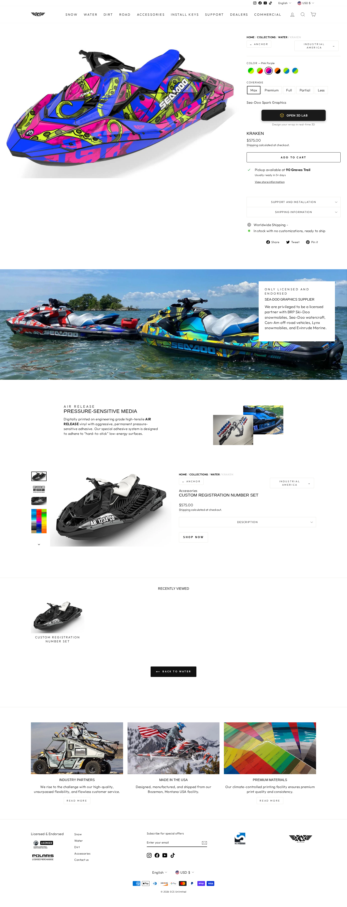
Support (214, 14)
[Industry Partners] (77, 748)
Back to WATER (176, 671)
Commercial (268, 14)
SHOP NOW (193, 537)
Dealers (239, 14)
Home (251, 37)
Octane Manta (295, 70)
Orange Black (277, 70)
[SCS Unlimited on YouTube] (164, 855)
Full (289, 90)
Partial (305, 90)
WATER (282, 37)
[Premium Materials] (270, 748)
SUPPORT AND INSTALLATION (293, 202)
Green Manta (251, 70)
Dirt (108, 14)
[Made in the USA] (174, 748)
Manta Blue (286, 70)
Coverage (255, 82)
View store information (270, 182)
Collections (266, 37)
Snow (71, 14)
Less (321, 90)
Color (261, 63)
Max (253, 90)
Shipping (252, 145)
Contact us (81, 860)
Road (125, 14)
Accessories (151, 14)
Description (247, 522)
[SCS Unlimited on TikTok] (172, 855)
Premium (272, 90)
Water (91, 14)
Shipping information (293, 212)
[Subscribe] (204, 842)
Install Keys (185, 14)
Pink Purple (268, 70)
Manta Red (259, 70)
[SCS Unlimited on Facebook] (157, 855)
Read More (77, 800)
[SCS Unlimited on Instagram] (149, 855)
